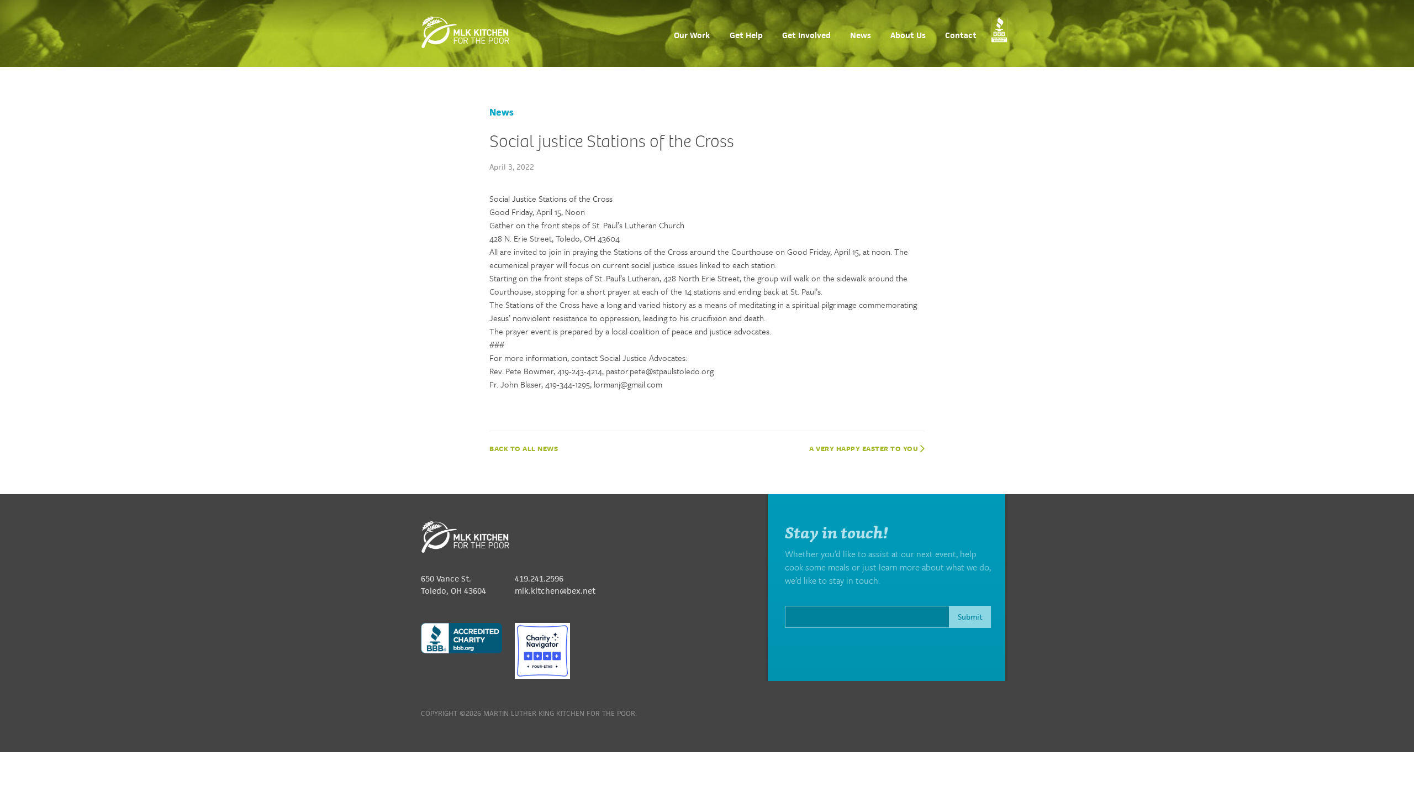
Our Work (692, 35)
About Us (908, 35)
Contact (961, 35)
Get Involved (806, 35)
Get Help (746, 35)
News (860, 35)
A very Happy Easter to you (864, 448)
